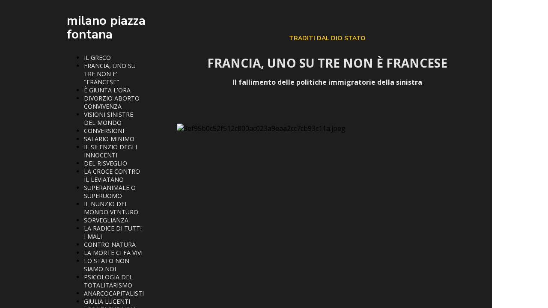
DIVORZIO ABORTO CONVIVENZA (112, 102)
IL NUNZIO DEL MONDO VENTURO (111, 208)
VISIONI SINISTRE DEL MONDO (108, 118)
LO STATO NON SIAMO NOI (106, 265)
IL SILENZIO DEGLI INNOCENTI (110, 151)
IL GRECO (97, 57)
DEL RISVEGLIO (105, 163)
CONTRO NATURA (110, 244)
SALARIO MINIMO (109, 139)
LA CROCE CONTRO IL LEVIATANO (112, 175)
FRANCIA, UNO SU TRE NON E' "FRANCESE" (110, 74)
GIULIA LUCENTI (107, 301)
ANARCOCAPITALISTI (114, 293)
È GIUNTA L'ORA (107, 90)
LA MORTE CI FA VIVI (113, 253)
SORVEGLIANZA (106, 220)
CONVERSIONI (104, 131)
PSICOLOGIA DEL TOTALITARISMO (108, 281)
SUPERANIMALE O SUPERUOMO (110, 192)
